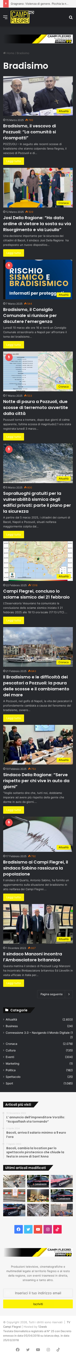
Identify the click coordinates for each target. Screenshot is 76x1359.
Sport (9, 1083)
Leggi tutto (13, 161)
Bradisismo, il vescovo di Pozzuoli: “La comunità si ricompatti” (29, 132)
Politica (11, 1070)
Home (10, 53)
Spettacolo (13, 1076)
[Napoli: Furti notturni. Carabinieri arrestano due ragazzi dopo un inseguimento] (38, 1181)
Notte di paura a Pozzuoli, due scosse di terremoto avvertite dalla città (35, 407)
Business (12, 1026)
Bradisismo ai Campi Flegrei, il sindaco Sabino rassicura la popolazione (35, 868)
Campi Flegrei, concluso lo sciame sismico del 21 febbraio (36, 594)
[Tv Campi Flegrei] (22, 17)
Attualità (11, 1019)
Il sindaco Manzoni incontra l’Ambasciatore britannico (32, 957)
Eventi (10, 1057)
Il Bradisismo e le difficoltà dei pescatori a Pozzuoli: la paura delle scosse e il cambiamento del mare (36, 686)
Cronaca (11, 1043)
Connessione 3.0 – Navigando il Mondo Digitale (38, 1032)
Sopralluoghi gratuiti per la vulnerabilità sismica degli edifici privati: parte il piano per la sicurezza (37, 502)
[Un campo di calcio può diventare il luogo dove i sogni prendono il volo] (38, 1195)
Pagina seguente (52, 994)
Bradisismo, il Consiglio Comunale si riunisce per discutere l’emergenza (30, 315)
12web (42, 1326)
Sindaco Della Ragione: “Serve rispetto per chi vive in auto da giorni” (36, 781)
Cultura (11, 1050)
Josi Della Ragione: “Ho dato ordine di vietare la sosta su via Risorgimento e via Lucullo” (37, 224)
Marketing (12, 1063)
